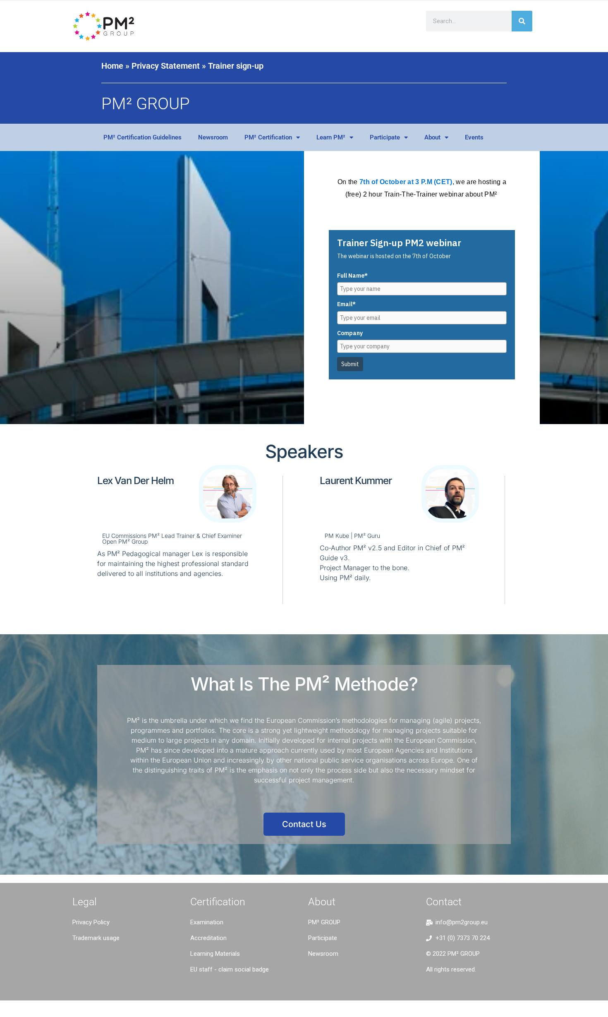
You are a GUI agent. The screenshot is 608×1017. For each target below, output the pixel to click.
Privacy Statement (166, 66)
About (432, 137)
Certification (217, 902)
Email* (346, 304)
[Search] (522, 21)
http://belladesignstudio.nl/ (111, 958)
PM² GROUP (145, 103)
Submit (350, 364)
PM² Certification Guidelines (142, 137)
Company (350, 333)
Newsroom (213, 137)
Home (112, 66)
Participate (385, 137)
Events (474, 137)
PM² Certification (268, 137)
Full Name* (352, 275)
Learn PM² (330, 137)
